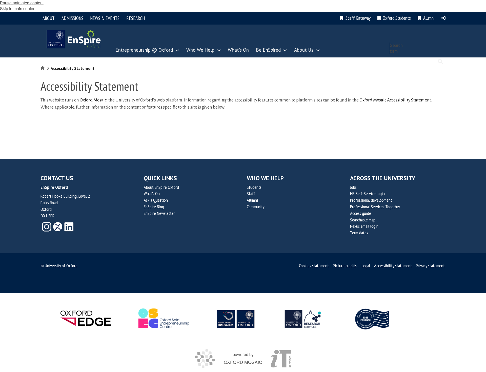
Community (256, 207)
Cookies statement (314, 265)
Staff (251, 193)
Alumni (252, 200)
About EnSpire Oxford (161, 187)
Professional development (371, 200)
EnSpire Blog (154, 207)
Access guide (360, 213)
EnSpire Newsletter (159, 213)
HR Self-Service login (367, 193)
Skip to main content (18, 8)
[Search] (440, 59)
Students (254, 187)
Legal (366, 265)
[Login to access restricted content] (443, 18)
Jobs (353, 187)
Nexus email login (364, 226)
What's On (152, 193)
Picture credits (345, 265)
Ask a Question (156, 200)
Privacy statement (430, 265)
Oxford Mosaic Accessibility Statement (395, 100)
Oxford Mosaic (93, 100)
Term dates (359, 233)
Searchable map (362, 220)
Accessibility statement (393, 265)
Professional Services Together (375, 207)
